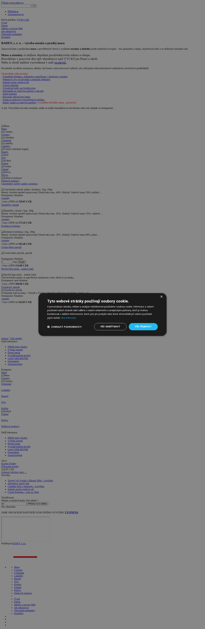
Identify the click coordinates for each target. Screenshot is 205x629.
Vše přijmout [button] (143, 326)
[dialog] (102, 314)
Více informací (68, 317)
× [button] (161, 297)
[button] (64, 326)
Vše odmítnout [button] (110, 326)
